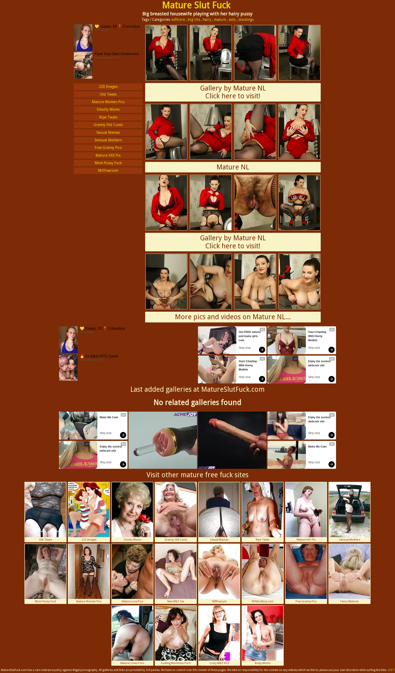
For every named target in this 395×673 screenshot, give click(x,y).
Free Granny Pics (108, 147)
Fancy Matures (349, 601)
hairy (207, 19)
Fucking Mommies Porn (176, 663)
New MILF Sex (175, 601)
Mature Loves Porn (132, 663)
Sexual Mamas (108, 132)
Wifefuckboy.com (263, 601)
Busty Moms (262, 663)
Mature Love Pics (132, 601)
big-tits (194, 19)
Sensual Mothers (108, 140)
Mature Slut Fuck (196, 5)
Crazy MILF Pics (219, 663)
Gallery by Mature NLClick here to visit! (233, 92)
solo (232, 19)
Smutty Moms (108, 109)
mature (220, 19)
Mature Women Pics (108, 102)
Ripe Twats (108, 117)
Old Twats (108, 94)
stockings (246, 19)
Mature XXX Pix (108, 155)
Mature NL (232, 167)
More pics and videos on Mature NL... (233, 317)
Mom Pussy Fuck (108, 163)
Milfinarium (108, 170)
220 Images (108, 86)
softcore (178, 19)
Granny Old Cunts (108, 125)
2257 (391, 670)
